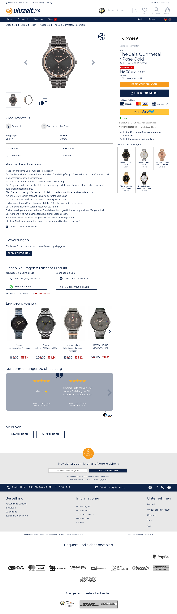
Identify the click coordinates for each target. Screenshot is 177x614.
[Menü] (73, 601)
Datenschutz (82, 518)
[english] (169, 19)
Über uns (151, 515)
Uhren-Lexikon (83, 510)
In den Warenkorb (145, 93)
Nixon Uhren (19, 434)
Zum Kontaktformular (76, 279)
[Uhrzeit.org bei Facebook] (150, 487)
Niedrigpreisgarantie (25, 221)
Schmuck (23, 19)
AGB (149, 526)
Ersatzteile (11, 507)
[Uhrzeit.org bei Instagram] (156, 487)
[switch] (70, 606)
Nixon (19, 345)
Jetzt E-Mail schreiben (77, 287)
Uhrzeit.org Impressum (158, 509)
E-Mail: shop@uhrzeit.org (42, 3)
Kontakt (151, 504)
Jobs (149, 520)
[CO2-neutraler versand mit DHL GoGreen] (99, 604)
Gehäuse (70, 148)
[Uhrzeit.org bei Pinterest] (169, 487)
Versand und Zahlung (16, 503)
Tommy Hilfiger (73, 345)
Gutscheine (11, 511)
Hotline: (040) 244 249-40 (18, 3)
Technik (14, 148)
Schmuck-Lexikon (85, 514)
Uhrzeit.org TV (83, 506)
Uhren (9, 19)
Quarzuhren (50, 434)
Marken (38, 19)
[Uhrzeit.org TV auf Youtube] (163, 487)
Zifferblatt (15, 155)
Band (68, 155)
